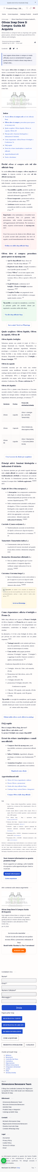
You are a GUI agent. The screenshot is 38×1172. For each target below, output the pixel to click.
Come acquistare (11, 878)
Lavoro (8, 1069)
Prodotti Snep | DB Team (14, 8)
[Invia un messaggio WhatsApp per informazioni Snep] (3, 1160)
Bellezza (8, 1055)
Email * (4, 983)
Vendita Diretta (11, 1073)
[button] (4, 8)
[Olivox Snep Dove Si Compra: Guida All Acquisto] (16, 898)
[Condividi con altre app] (17, 48)
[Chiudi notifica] (35, 2)
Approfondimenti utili (12, 154)
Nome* (4, 976)
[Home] (4, 14)
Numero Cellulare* (9, 990)
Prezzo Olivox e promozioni (16, 783)
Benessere (9, 1057)
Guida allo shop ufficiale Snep (16, 786)
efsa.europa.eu (10, 830)
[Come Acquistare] (13, 14)
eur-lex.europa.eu (17, 835)
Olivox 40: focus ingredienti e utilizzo (19, 780)
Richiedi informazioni (12, 874)
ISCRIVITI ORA (19, 950)
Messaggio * (6, 997)
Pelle (7, 1071)
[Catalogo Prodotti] (25, 14)
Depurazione (10, 1063)
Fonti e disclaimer (10, 157)
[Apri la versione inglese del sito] (33, 8)
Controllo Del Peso (12, 1059)
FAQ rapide (8, 145)
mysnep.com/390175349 (12, 819)
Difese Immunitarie (12, 1065)
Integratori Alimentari (13, 1067)
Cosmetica (9, 1061)
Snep (18, 1168)
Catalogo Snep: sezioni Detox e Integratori (20, 789)
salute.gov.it (22, 824)
